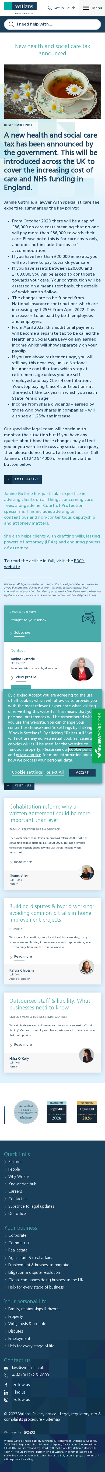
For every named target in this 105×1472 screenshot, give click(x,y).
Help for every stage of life (31, 1346)
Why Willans (18, 1177)
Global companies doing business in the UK (45, 1280)
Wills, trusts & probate (27, 1324)
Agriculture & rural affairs (30, 1258)
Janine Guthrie (18, 202)
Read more (23, 862)
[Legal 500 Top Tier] (87, 1112)
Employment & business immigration (40, 1265)
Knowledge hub (22, 1184)
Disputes (15, 1331)
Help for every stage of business (36, 1287)
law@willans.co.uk (28, 1368)
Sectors (14, 1162)
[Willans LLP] (20, 8)
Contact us (17, 1199)
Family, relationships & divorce (34, 1309)
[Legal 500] (56, 1112)
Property (15, 1317)
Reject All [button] (55, 772)
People (14, 1169)
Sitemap (53, 1419)
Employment (19, 1339)
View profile (26, 677)
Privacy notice (44, 1414)
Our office (17, 1214)
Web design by (13, 1432)
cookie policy (81, 750)
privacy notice (28, 755)
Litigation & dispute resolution (34, 1273)
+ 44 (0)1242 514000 (30, 1375)
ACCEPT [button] (82, 772)
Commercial (19, 1243)
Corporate (17, 1235)
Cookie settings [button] (27, 772)
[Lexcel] (26, 1112)
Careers (15, 1191)
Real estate (17, 1250)
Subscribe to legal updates (31, 1206)
